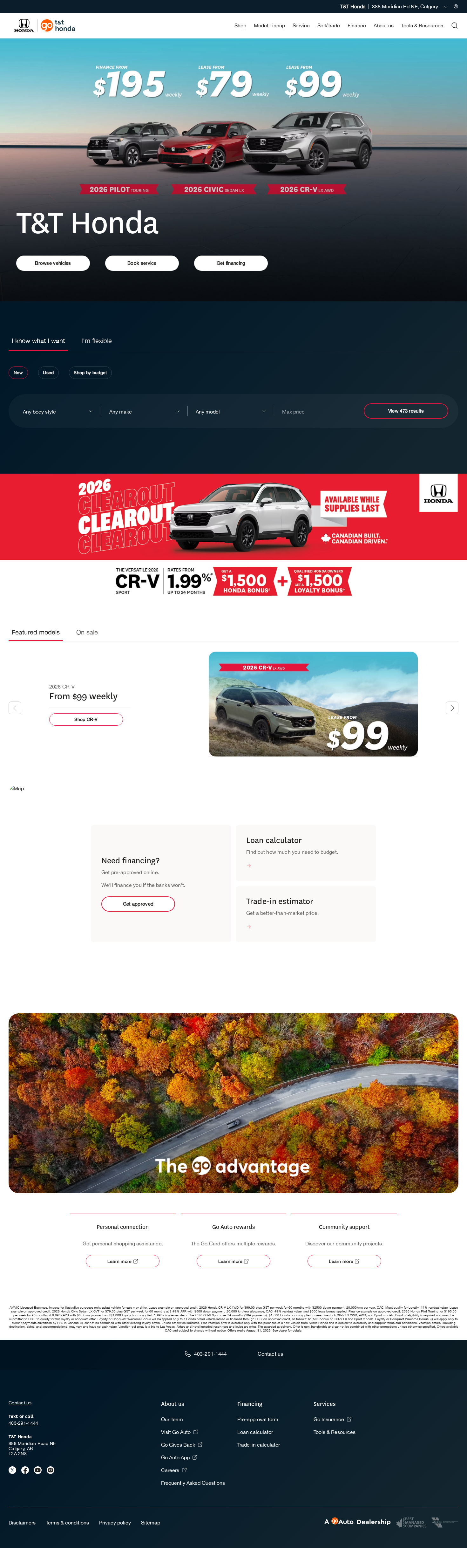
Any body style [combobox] (39, 411)
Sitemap (150, 1522)
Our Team (172, 1419)
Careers (170, 1470)
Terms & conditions (67, 1522)
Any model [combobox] (208, 411)
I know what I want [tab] (38, 340)
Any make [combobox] (120, 411)
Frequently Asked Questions (193, 1483)
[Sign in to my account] (455, 6)
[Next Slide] (452, 708)
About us (384, 25)
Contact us (20, 1402)
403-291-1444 (23, 1423)
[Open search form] (454, 25)
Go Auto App (175, 1457)
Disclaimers (22, 1522)
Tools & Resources (422, 25)
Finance (357, 25)
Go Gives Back (178, 1445)
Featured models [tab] (36, 632)
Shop (240, 25)
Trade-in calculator (258, 1445)
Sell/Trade (328, 25)
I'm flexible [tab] (96, 340)
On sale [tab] (87, 632)
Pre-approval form (257, 1419)
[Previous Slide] (15, 708)
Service (301, 25)
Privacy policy (115, 1522)
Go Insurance (329, 1419)
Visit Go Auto (176, 1432)
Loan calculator (255, 1432)
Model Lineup (269, 25)
